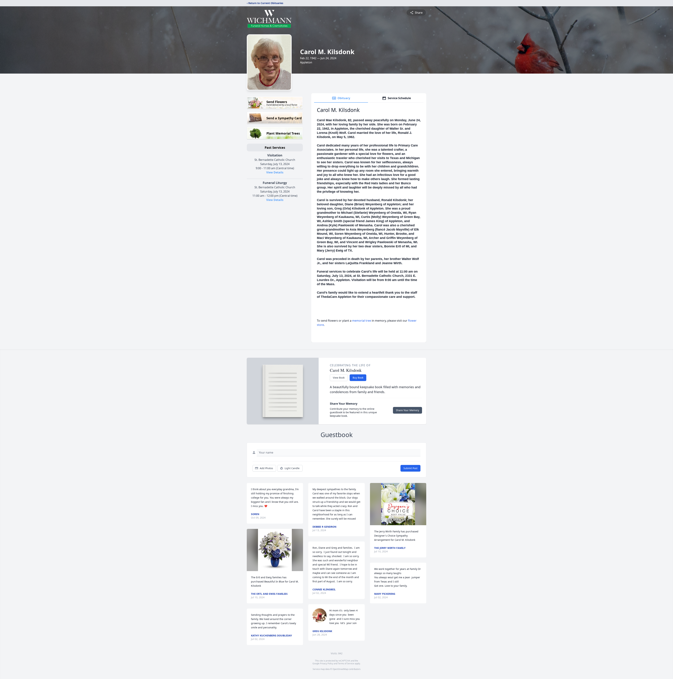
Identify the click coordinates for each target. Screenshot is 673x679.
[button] (275, 550)
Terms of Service (346, 663)
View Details (274, 172)
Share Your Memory (407, 410)
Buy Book (358, 377)
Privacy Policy (326, 663)
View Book (339, 377)
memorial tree (361, 321)
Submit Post (410, 468)
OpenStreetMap (340, 669)
